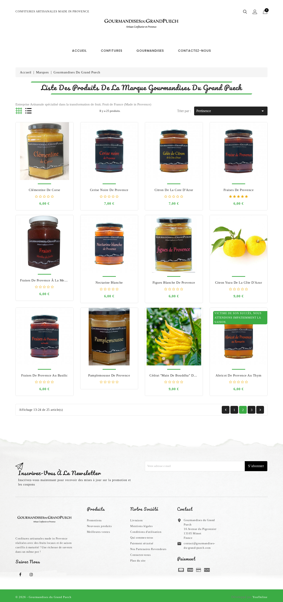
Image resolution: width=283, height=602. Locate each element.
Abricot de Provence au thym (239, 375)
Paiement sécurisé (141, 543)
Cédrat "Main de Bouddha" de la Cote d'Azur (184, 375)
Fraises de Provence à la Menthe (45, 280)
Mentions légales (141, 526)
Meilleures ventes (98, 531)
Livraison (136, 520)
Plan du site (137, 560)
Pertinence (230, 111)
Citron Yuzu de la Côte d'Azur (238, 282)
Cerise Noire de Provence (109, 190)
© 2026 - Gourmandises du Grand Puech (43, 597)
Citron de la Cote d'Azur (174, 190)
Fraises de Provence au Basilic (44, 375)
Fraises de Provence (239, 190)
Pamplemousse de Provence (109, 375)
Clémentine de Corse (44, 190)
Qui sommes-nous (141, 537)
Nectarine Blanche (109, 282)
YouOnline (260, 597)
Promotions (94, 520)
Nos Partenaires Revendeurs (148, 549)
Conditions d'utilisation (145, 531)
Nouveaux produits (99, 526)
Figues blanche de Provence (174, 282)
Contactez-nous (140, 554)
